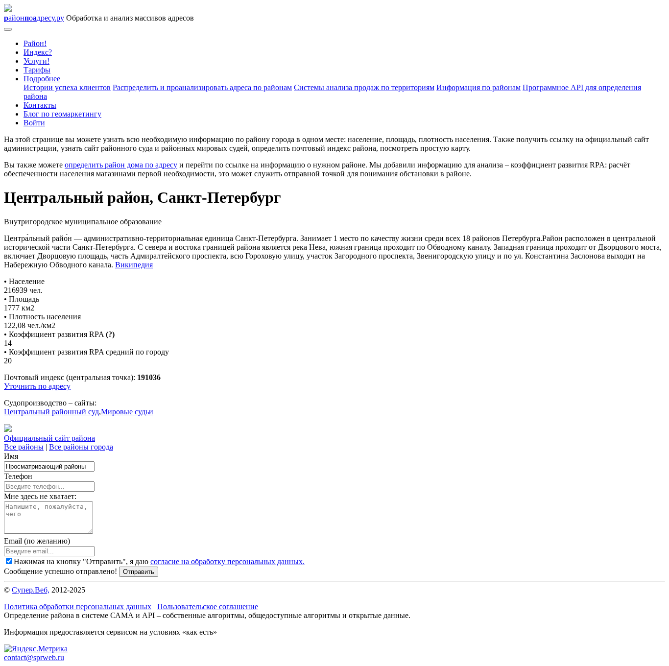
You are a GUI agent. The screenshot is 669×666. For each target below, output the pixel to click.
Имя (11, 456)
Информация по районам (478, 87)
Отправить (138, 571)
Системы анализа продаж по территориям (364, 87)
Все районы (24, 447)
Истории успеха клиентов (67, 87)
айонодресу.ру (34, 18)
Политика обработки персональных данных (77, 606)
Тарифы (37, 70)
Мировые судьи (127, 411)
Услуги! (36, 61)
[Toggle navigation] (8, 29)
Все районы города (81, 447)
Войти (34, 123)
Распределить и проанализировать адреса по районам (202, 87)
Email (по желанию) (37, 541)
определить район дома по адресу (121, 165)
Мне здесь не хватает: (40, 496)
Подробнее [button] (42, 78)
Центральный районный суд (51, 411)
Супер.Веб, (30, 590)
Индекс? (38, 52)
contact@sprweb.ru (34, 657)
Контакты (40, 105)
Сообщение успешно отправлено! (60, 571)
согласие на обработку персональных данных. (227, 561)
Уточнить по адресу (37, 386)
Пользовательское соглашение (207, 606)
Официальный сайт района (49, 438)
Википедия (134, 265)
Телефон (18, 476)
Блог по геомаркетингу (62, 114)
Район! (35, 43)
